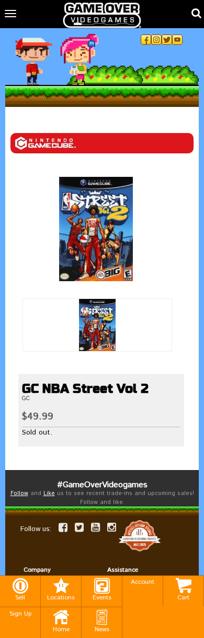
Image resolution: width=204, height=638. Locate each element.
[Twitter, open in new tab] (167, 39)
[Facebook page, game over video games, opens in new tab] (63, 527)
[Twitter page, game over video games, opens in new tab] (79, 527)
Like (49, 493)
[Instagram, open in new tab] (156, 39)
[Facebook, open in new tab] (146, 39)
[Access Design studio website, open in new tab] (140, 536)
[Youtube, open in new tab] (177, 39)
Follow (19, 493)
